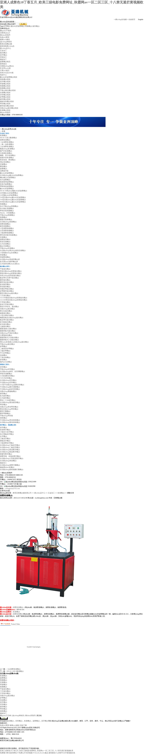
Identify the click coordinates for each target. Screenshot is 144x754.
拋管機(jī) (35, 26)
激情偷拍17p (53, 753)
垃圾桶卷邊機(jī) (6, 153)
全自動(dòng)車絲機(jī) (8, 461)
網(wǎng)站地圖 (121, 19)
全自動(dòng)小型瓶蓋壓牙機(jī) (11, 458)
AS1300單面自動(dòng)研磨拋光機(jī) (13, 300)
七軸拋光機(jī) (5, 326)
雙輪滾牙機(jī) (5, 441)
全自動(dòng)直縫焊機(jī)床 (10, 259)
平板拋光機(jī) (5, 269)
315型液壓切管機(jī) (7, 376)
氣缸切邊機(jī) (5, 246)
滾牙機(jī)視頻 (5, 81)
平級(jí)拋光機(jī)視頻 (8, 90)
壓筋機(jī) (3, 166)
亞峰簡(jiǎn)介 (5, 33)
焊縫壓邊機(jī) (5, 257)
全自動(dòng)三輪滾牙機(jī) (10, 445)
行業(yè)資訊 (4, 70)
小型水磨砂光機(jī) (7, 315)
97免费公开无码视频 (24, 753)
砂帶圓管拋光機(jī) (7, 291)
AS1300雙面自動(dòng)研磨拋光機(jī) (13, 298)
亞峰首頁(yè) (4, 28)
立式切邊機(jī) (5, 244)
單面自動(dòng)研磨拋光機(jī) (11, 271)
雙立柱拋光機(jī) (6, 311)
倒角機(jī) (3, 418)
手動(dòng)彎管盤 (6, 416)
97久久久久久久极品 (40, 753)
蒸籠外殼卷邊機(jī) (7, 157)
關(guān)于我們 (5, 31)
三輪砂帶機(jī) (5, 351)
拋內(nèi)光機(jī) (6, 362)
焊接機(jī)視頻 (5, 84)
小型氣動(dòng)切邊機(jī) (9, 253)
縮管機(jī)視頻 (5, 99)
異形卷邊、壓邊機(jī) (7, 160)
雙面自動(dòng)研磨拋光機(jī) (11, 273)
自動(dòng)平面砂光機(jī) (9, 333)
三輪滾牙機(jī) (5, 438)
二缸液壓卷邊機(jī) (7, 142)
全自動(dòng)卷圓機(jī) (8, 222)
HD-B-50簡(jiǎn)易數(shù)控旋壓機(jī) (13, 191)
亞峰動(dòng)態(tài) (7, 66)
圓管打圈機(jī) (5, 411)
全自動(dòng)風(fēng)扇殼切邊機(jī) (13, 250)
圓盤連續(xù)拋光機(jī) (8, 329)
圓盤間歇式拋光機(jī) (7, 331)
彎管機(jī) (3, 404)
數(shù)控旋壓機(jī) (18, 26)
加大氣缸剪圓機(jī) (7, 208)
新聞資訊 (3, 64)
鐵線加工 (3, 59)
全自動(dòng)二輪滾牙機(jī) (10, 447)
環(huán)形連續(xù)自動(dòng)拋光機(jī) (14, 342)
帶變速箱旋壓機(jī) (7, 186)
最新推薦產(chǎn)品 (7, 46)
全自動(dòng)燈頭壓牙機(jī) (10, 449)
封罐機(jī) (3, 164)
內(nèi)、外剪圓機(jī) (7, 213)
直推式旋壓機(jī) (6, 184)
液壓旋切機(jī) (5, 239)
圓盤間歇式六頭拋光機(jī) (9, 337)
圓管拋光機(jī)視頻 (7, 106)
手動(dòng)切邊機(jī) (7, 248)
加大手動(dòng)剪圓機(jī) (9, 206)
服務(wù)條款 (5, 39)
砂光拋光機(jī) (5, 324)
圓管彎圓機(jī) (5, 413)
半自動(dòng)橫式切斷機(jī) (10, 387)
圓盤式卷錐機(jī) (6, 219)
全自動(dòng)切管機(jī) (8, 380)
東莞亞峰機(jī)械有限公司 (22, 493)
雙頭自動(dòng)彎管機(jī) (9, 409)
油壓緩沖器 (4, 171)
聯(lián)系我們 (5, 35)
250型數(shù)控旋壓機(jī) (9, 195)
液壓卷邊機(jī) (5, 140)
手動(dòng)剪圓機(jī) (7, 215)
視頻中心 (3, 75)
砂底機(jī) (3, 360)
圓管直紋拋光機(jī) (7, 282)
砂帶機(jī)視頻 (5, 97)
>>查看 (2, 131)
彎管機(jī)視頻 (5, 104)
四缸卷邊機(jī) (5, 162)
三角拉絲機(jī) (5, 357)
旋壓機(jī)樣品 (5, 61)
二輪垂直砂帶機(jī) (7, 348)
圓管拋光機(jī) (5, 280)
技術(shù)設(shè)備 (6, 73)
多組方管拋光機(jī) (7, 304)
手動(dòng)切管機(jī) (7, 369)
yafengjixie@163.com (12, 488)
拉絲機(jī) (3, 355)
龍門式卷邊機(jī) (6, 151)
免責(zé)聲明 (4, 37)
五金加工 (3, 50)
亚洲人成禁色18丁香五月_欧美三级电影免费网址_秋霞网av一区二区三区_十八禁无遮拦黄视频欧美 (36, 750)
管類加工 (3, 57)
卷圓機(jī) (3, 217)
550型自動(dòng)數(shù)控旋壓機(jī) (13, 199)
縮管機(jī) (3, 393)
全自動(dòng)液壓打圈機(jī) (10, 465)
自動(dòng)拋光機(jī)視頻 (9, 108)
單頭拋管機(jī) (5, 287)
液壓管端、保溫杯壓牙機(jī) (10, 456)
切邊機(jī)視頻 (5, 92)
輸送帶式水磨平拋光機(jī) (9, 278)
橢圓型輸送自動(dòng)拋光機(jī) (11, 317)
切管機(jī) (3, 367)
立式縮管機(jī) (5, 398)
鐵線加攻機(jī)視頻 (7, 101)
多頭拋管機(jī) (5, 284)
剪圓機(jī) (28, 26)
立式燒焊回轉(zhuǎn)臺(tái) (10, 264)
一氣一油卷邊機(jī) (7, 144)
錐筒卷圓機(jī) (5, 226)
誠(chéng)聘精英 (6, 42)
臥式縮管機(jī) (5, 396)
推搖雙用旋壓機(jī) (7, 182)
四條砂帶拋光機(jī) (7, 289)
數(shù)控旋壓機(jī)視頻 (8, 77)
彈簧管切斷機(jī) (6, 374)
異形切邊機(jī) (5, 242)
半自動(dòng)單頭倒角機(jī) (10, 420)
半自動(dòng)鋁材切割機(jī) (10, 389)
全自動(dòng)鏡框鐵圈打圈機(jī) (11, 469)
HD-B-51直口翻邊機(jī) (8, 138)
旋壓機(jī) (3, 169)
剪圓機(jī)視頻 (5, 86)
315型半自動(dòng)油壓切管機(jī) (12, 385)
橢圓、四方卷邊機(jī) (7, 155)
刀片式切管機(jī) (6, 378)
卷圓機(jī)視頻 (5, 88)
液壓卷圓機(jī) (5, 224)
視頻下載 (23, 725)
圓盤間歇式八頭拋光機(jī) (9, 340)
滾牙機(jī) (3, 55)
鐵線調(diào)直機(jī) (7, 467)
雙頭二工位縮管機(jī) (7, 400)
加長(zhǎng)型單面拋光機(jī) (10, 275)
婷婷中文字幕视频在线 (66, 753)
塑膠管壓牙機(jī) (6, 454)
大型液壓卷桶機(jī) (7, 230)
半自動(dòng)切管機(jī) (8, 382)
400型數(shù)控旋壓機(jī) (9, 193)
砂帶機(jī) (7, 26)
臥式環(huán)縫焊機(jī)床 (9, 261)
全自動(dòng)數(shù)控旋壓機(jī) (11, 175)
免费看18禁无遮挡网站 (8, 753)
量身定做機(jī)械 (6, 44)
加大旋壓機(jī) (5, 180)
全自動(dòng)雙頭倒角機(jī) (10, 422)
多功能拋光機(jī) (6, 322)
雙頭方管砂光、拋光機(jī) (9, 306)
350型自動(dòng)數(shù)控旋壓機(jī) (13, 197)
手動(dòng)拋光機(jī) (7, 344)
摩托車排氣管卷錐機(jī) (8, 235)
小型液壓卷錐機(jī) (7, 228)
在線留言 (132, 19)
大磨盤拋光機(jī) (6, 335)
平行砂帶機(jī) (5, 353)
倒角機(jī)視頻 (5, 79)
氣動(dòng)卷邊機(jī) (7, 149)
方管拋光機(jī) (5, 302)
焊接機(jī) (3, 255)
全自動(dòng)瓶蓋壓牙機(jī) (10, 452)
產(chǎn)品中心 (5, 48)
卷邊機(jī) (3, 135)
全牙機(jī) (3, 436)
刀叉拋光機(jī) (5, 295)
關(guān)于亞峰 (5, 715)
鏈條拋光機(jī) (5, 313)
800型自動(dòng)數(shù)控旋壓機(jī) (13, 202)
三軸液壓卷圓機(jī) (7, 233)
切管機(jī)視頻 (5, 95)
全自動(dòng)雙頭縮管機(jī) (10, 402)
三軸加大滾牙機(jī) (7, 432)
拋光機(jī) (3, 53)
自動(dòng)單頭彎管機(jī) (9, 407)
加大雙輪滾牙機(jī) (7, 434)
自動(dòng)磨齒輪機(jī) (8, 391)
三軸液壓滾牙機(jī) (7, 443)
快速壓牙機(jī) (5, 430)
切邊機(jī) (3, 237)
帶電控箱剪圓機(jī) (7, 211)
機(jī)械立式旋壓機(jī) (8, 177)
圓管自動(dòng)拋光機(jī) (9, 293)
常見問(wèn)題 (5, 68)
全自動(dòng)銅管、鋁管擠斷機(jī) (12, 371)
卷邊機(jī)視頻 (5, 110)
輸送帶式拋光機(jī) (7, 320)
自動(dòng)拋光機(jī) (7, 309)
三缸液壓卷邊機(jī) (7, 146)
